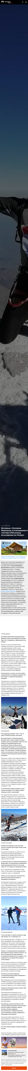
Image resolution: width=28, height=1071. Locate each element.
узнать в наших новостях (8, 591)
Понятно (14, 1068)
